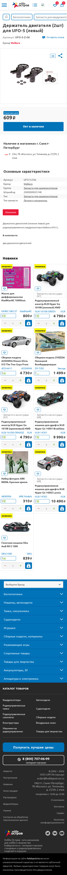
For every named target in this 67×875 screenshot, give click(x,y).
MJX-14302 (41, 496)
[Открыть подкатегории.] (59, 594)
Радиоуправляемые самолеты (14, 715)
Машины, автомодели (18, 602)
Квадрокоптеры (12, 699)
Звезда (61, 368)
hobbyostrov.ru (35, 858)
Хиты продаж (10, 790)
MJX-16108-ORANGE (12, 432)
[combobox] (33, 584)
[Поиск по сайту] (43, 5)
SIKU (29, 553)
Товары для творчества (19, 661)
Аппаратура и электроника (21, 678)
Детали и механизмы (35, 200)
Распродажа (9, 797)
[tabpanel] (33, 73)
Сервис (60, 813)
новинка (7, 266)
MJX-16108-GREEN (45, 311)
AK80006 (6, 496)
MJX (63, 311)
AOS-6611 (6, 368)
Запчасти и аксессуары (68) (49, 416)
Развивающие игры (16, 644)
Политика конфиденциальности (52, 821)
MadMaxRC (26, 311)
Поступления (10, 777)
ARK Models (25, 496)
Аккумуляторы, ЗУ (16, 670)
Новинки (10, 258)
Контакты (59, 806)
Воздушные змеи (46, 722)
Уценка (7, 810)
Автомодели (43, 699)
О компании (57, 799)
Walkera (28, 183)
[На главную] (20, 5)
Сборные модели (45, 717)
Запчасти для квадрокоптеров (41, 187)
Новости (7, 771)
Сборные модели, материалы (23, 636)
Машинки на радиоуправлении (13, 730)
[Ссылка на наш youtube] (61, 833)
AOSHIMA (26, 368)
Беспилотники (13, 594)
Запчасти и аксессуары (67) (49, 294)
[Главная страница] (6, 17)
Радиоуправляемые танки (14, 707)
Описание (10, 212)
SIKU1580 (6, 553)
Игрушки (9, 627)
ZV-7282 (39, 368)
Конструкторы (11, 722)
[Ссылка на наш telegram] (47, 833)
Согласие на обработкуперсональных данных (15, 818)
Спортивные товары (17, 653)
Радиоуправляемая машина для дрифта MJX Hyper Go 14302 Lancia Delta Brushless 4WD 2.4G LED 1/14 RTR (49, 492)
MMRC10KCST (9, 311)
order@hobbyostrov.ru (50, 778)
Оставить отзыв (55, 37)
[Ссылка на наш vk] (54, 833)
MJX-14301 (41, 432)
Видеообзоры (10, 803)
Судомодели (12, 619)
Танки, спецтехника (16, 611)
